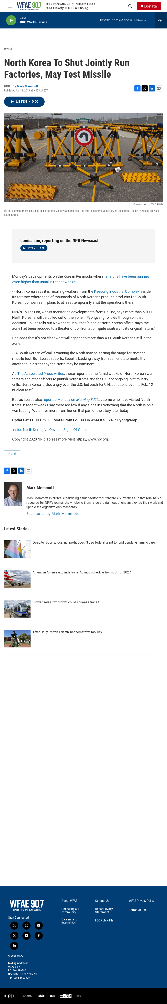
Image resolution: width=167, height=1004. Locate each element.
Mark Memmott (27, 86)
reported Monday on (72, 399)
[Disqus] (83, 727)
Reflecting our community (70, 910)
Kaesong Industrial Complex (117, 291)
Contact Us (102, 900)
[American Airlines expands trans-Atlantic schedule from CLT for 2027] (17, 579)
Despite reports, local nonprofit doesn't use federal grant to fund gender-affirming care (94, 542)
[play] (11, 20)
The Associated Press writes (40, 373)
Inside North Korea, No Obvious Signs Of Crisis (49, 429)
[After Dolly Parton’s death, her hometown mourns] (17, 638)
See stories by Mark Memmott (52, 513)
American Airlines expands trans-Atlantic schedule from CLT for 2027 (82, 572)
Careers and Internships (69, 921)
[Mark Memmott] (13, 494)
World (8, 49)
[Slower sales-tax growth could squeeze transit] (17, 609)
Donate (150, 6)
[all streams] (161, 20)
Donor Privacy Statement (104, 910)
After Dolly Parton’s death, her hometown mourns (67, 632)
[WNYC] (65, 996)
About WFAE (69, 900)
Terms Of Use (138, 910)
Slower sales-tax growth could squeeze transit (66, 602)
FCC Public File (104, 920)
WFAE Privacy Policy (141, 900)
